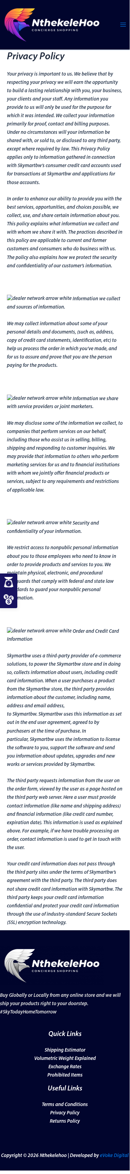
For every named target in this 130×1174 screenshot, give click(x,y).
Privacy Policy (65, 1113)
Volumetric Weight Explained (65, 1058)
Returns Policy (65, 1121)
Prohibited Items (65, 1075)
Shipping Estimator (65, 1050)
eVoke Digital (114, 1155)
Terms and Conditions (65, 1104)
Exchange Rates (65, 1067)
